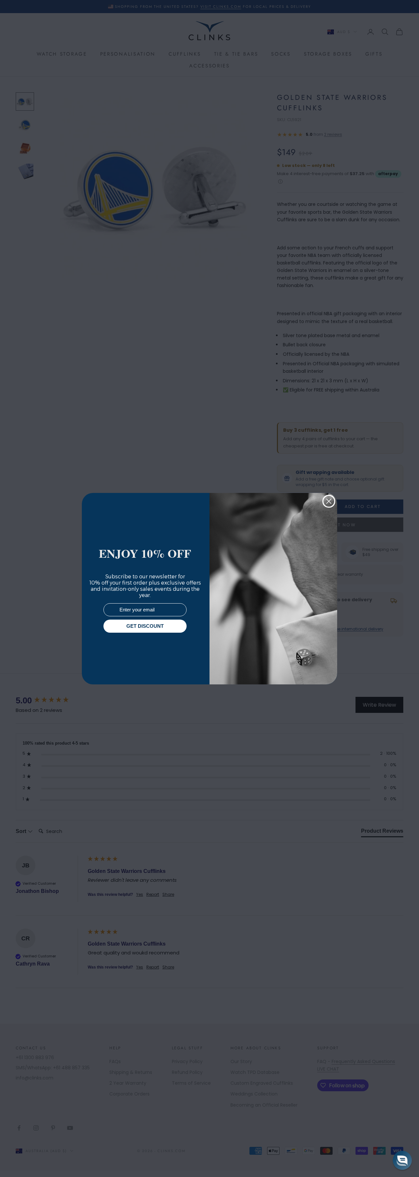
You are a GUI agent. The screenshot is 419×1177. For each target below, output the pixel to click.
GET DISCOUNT (145, 626)
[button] (402, 1160)
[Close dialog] (329, 501)
